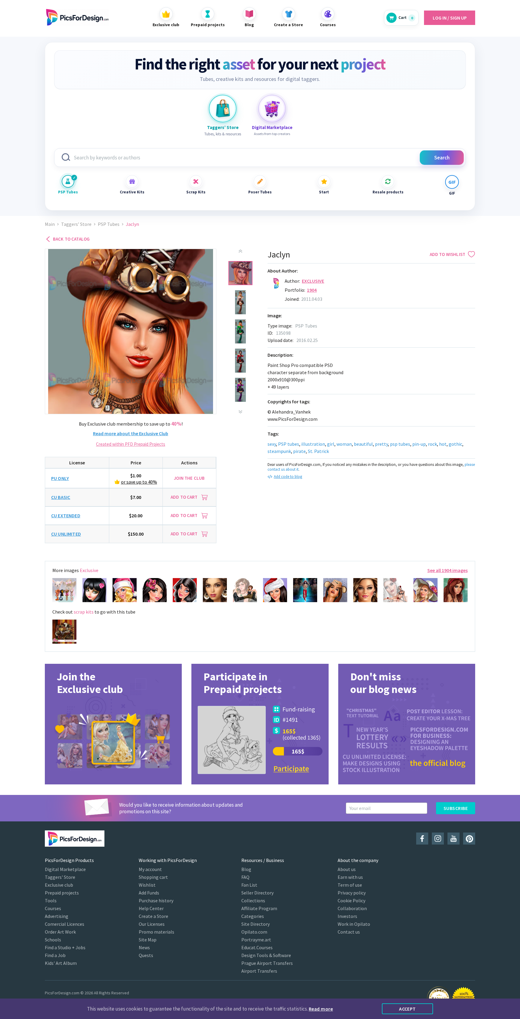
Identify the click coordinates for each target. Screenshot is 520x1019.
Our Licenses (152, 924)
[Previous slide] (240, 251)
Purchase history (156, 900)
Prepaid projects (62, 893)
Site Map (147, 940)
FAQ (245, 877)
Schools (53, 940)
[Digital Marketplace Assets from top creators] (272, 108)
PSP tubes (288, 444)
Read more (321, 1009)
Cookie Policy (351, 900)
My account (150, 869)
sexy (272, 444)
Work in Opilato (354, 924)
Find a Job (55, 955)
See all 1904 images (447, 570)
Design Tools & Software (266, 955)
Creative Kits (132, 192)
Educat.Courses (257, 947)
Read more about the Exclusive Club (130, 433)
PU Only (60, 478)
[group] (113, 724)
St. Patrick (318, 451)
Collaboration (352, 908)
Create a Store (153, 916)
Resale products (387, 192)
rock (432, 444)
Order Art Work (60, 932)
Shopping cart (153, 877)
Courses (53, 908)
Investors (347, 916)
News (144, 947)
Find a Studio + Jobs (65, 947)
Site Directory (255, 924)
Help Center (151, 908)
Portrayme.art (256, 940)
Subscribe (456, 808)
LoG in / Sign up (450, 18)
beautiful (363, 444)
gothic (455, 444)
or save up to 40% (139, 482)
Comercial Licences (64, 924)
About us (347, 869)
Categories (252, 916)
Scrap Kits (196, 192)
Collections (253, 900)
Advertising (56, 916)
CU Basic (60, 497)
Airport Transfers (259, 971)
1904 (312, 290)
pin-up (419, 444)
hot (443, 444)
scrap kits (84, 612)
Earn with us (350, 877)
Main (50, 224)
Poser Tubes (260, 192)
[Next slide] (240, 411)
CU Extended (65, 516)
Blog (246, 869)
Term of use (350, 885)
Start (324, 192)
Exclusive (313, 281)
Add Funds (149, 893)
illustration (313, 444)
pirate (299, 451)
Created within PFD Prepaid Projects (130, 444)
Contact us (349, 932)
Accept (407, 1009)
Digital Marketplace (65, 869)
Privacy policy (352, 893)
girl (330, 444)
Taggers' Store (60, 877)
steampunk (279, 451)
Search (442, 157)
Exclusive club (59, 885)
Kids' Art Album (61, 963)
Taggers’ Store (76, 224)
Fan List (249, 885)
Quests (146, 955)
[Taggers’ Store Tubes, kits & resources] (223, 108)
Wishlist (147, 885)
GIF (452, 193)
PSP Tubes (68, 192)
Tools (51, 900)
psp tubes (400, 444)
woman (344, 444)
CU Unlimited (66, 534)
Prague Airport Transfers (267, 963)
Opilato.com (254, 932)
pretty (381, 444)
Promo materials (156, 932)
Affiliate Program (259, 908)
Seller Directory (257, 893)
